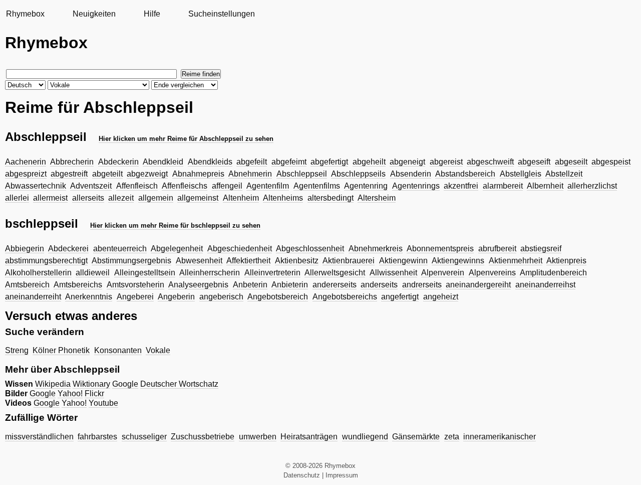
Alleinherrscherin (209, 272)
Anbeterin (250, 284)
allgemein (155, 198)
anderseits (379, 284)
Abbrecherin (72, 161)
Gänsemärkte (416, 436)
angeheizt (440, 296)
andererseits (334, 284)
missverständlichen (39, 436)
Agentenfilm (267, 186)
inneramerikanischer (499, 436)
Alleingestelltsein (144, 272)
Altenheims (283, 198)
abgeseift (534, 161)
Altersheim (377, 198)
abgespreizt (26, 174)
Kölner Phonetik (61, 350)
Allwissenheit (393, 272)
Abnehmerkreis (376, 248)
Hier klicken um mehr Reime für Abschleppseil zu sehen (186, 138)
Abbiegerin (24, 248)
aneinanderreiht (33, 296)
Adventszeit (91, 186)
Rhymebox (25, 14)
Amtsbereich (27, 284)
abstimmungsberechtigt (46, 260)
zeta (451, 436)
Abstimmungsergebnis (131, 260)
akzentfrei (461, 186)
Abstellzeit (563, 174)
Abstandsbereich (465, 174)
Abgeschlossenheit (310, 248)
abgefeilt (251, 161)
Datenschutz (301, 475)
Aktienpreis (566, 260)
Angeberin (176, 296)
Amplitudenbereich (553, 272)
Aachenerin (25, 161)
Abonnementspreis (440, 248)
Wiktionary (91, 384)
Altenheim (241, 198)
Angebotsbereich (277, 296)
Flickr (94, 393)
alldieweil (93, 272)
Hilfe (152, 14)
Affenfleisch (137, 186)
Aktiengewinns (458, 260)
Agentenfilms (316, 186)
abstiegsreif (540, 248)
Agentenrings (416, 186)
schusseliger (144, 436)
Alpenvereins (492, 272)
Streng (17, 350)
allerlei (17, 198)
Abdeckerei (68, 248)
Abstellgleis (520, 174)
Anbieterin (289, 284)
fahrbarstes (97, 436)
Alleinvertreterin (272, 272)
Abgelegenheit (177, 248)
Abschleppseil (301, 174)
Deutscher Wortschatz (179, 384)
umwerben (257, 436)
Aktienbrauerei (349, 260)
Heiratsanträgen (309, 436)
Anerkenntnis (88, 296)
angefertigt (400, 296)
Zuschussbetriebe (202, 436)
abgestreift (69, 174)
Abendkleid (163, 161)
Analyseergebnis (198, 284)
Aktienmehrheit (515, 260)
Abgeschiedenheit (239, 248)
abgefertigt (329, 161)
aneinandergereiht (478, 284)
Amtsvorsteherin (135, 284)
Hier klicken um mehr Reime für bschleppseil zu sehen (175, 225)
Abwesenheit (199, 260)
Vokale (158, 350)
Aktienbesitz (296, 260)
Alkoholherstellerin (38, 272)
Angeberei (135, 296)
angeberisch (221, 296)
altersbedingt (330, 198)
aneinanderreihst (545, 284)
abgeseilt (571, 161)
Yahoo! (70, 393)
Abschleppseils (358, 174)
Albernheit (545, 186)
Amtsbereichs (78, 284)
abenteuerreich (120, 248)
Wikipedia (53, 384)
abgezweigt (147, 174)
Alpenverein (442, 272)
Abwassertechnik (35, 186)
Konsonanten (118, 350)
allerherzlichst (592, 186)
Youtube (103, 403)
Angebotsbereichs (344, 296)
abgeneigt (407, 161)
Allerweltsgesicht (334, 272)
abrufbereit (497, 248)
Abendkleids (210, 161)
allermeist (50, 198)
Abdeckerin (118, 161)
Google (125, 384)
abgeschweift (490, 161)
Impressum (342, 475)
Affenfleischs (184, 186)
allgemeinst (197, 198)
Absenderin (410, 174)
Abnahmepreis (198, 174)
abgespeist (610, 161)
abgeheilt (369, 161)
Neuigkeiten (94, 14)
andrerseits (422, 284)
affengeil (227, 186)
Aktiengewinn (403, 260)
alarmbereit (503, 186)
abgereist (446, 161)
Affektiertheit (248, 260)
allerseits (88, 198)
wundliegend (365, 436)
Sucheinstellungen (221, 14)
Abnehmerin (250, 174)
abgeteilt (107, 174)
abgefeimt (288, 161)
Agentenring (366, 186)
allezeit (121, 198)
